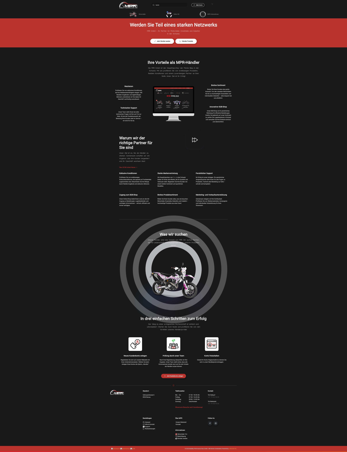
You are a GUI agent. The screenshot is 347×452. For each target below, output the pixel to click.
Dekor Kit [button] (176, 14)
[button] (137, 14)
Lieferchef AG (232, 448)
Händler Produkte (187, 41)
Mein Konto (199, 5)
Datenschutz (126, 448)
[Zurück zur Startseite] (128, 5)
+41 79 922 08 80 (213, 397)
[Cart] (212, 4)
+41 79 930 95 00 (213, 404)
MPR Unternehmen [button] (213, 14)
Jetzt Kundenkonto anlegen (175, 376)
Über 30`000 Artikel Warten (127, 167)
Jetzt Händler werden (163, 41)
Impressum (116, 448)
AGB (133, 448)
